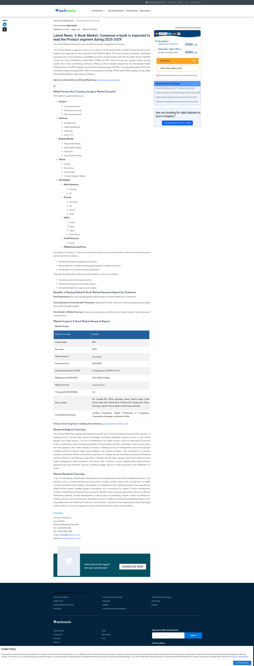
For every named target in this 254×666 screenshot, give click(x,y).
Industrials (155, 601)
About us (172, 2)
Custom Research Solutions (177, 123)
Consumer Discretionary (112, 597)
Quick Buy (165, 61)
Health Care (58, 601)
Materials (106, 601)
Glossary (57, 638)
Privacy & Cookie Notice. (240, 657)
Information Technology (161, 597)
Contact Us (58, 634)
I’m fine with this (242, 663)
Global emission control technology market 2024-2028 (178, 93)
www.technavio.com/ (71, 538)
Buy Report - (167, 42)
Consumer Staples (60, 597)
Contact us (195, 2)
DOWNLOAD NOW (132, 566)
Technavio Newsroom (63, 20)
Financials (57, 609)
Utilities (105, 605)
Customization (132, 11)
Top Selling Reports (116, 11)
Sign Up (193, 635)
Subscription (145, 11)
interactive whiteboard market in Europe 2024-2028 (177, 102)
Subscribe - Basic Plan (169, 49)
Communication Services (87, 20)
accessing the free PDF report (115, 423)
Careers (56, 642)
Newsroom (107, 634)
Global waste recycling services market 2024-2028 (176, 97)
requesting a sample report (108, 80)
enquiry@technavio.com (156, 2)
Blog (180, 2)
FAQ (186, 2)
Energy (154, 605)
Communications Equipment (114, 609)
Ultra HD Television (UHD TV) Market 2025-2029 (175, 88)
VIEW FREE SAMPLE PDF (171, 68)
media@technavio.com (69, 535)
